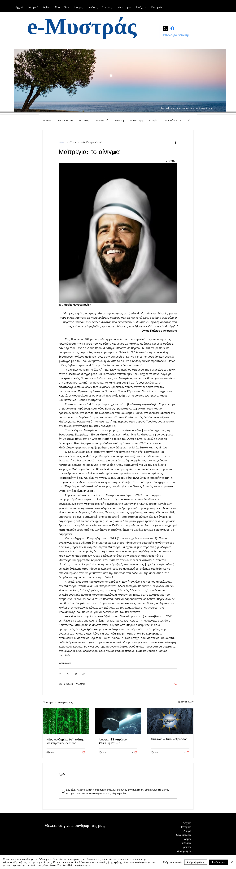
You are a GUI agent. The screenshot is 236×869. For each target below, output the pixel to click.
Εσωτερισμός (183, 850)
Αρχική (187, 822)
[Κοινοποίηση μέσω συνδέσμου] (83, 673)
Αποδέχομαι (219, 862)
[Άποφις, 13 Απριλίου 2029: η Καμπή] (118, 721)
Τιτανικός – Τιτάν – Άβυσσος (170, 739)
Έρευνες (186, 846)
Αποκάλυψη (136, 120)
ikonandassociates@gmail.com (195, 108)
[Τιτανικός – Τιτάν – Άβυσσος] (170, 721)
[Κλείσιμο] (232, 862)
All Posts (47, 120)
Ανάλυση (119, 120)
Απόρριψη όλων (195, 862)
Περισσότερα (171, 120)
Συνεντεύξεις (183, 834)
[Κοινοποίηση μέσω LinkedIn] (75, 673)
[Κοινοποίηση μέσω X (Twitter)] (68, 673)
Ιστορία (153, 120)
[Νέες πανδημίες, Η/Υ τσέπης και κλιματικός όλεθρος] (66, 721)
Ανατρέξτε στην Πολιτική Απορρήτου (69, 865)
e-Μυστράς (81, 26)
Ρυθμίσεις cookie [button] (172, 862)
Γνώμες (186, 838)
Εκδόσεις (185, 842)
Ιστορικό (186, 826)
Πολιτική (83, 120)
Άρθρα (187, 830)
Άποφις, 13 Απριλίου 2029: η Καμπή (113, 741)
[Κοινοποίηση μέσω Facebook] (60, 673)
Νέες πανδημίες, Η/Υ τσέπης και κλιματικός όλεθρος (65, 741)
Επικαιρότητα (65, 120)
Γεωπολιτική (101, 120)
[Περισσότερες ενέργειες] (175, 142)
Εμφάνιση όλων (185, 701)
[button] (189, 120)
